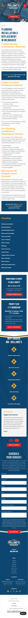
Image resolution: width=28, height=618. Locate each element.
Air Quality (14, 571)
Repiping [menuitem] (3, 246)
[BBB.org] (14, 591)
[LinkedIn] (17, 591)
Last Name (4, 480)
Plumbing (14, 564)
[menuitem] (14, 603)
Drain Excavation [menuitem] (6, 236)
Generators (14, 569)
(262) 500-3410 (14, 551)
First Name (4, 473)
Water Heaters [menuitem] (5, 261)
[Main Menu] (2, 5)
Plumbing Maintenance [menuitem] (7, 230)
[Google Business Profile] (8, 591)
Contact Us (14, 573)
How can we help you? (6, 511)
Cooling (14, 562)
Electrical (14, 566)
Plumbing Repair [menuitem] (6, 227)
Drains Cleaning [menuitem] (5, 239)
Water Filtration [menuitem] (5, 258)
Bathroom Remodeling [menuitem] (7, 233)
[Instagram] (20, 591)
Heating (14, 560)
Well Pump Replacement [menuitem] (8, 264)
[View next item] (17, 440)
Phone (2, 486)
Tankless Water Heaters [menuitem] (8, 255)
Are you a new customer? (7, 505)
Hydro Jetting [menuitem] (5, 242)
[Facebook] (11, 591)
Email (2, 492)
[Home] (13, 5)
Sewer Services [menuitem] (5, 249)
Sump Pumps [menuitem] (5, 252)
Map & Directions (8, 584)
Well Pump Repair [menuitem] (6, 267)
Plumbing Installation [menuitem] (7, 224)
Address (3, 499)
